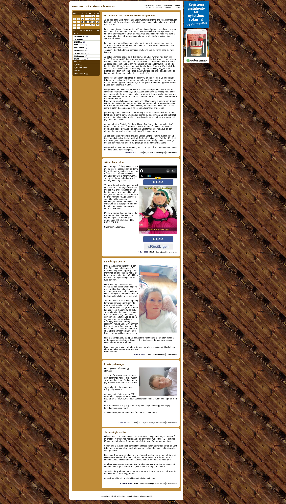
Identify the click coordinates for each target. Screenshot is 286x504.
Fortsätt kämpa (159, 355)
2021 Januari (79, 48)
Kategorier (78, 62)
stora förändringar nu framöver (152, 483)
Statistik (77, 71)
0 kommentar (172, 153)
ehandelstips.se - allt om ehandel (139, 496)
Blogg (158, 5)
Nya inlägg (78, 65)
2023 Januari (79, 45)
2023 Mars (78, 42)
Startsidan (148, 5)
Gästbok (177, 5)
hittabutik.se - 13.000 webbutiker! (113, 496)
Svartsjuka (160, 252)
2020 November (80, 53)
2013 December (80, 59)
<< (74, 30)
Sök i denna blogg (81, 74)
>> (98, 30)
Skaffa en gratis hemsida (157, 501)
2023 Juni (78, 39)
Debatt (148, 7)
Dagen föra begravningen (154, 153)
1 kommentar (172, 252)
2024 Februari (80, 36)
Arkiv (76, 33)
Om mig (168, 7)
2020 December (80, 50)
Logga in (177, 7)
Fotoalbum (168, 5)
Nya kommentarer (81, 68)
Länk (141, 153)
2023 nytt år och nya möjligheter (152, 422)
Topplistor (158, 7)
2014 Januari (79, 56)
